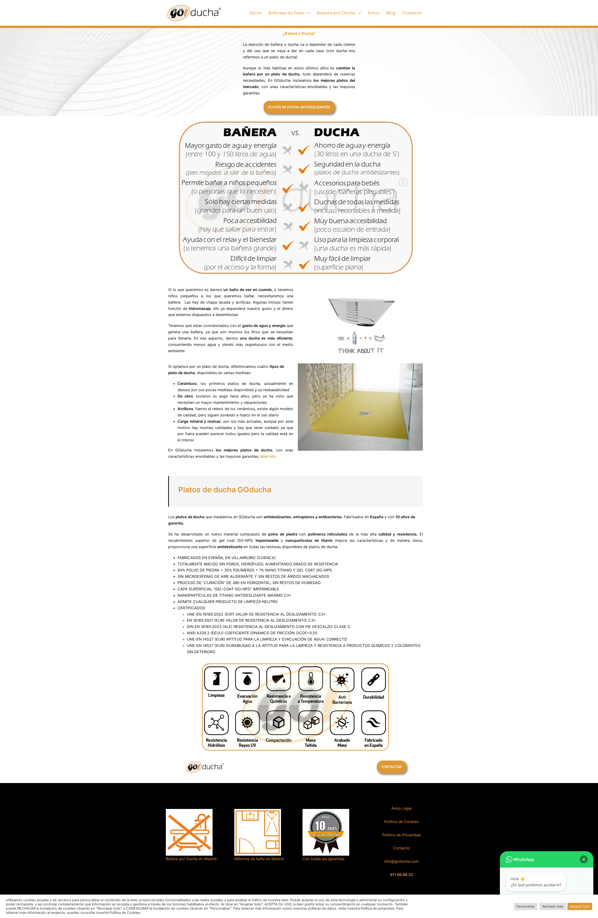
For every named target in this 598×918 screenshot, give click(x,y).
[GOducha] (194, 12)
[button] (584, 859)
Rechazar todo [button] (552, 906)
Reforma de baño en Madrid (259, 858)
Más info (268, 456)
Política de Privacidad (401, 835)
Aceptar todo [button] (579, 906)
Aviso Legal (401, 808)
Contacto (412, 12)
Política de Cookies (401, 821)
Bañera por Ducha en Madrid (191, 858)
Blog (391, 12)
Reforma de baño (286, 12)
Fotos (373, 12)
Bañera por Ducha (336, 12)
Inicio (255, 12)
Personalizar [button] (525, 906)
